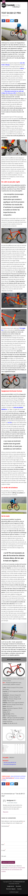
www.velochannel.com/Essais (18, 776)
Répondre (5, 812)
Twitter (4, 780)
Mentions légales (10, 889)
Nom (3, 844)
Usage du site (10, 886)
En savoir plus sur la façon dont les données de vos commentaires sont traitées (13, 869)
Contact (19, 889)
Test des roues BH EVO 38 (10, 762)
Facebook (16, 778)
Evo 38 (9, 422)
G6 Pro (22, 68)
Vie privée (18, 886)
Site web (3, 856)
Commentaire (5, 826)
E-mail (3, 850)
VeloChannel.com (20, 881)
